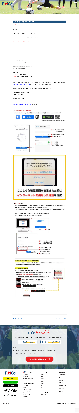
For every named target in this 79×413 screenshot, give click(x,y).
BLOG (60, 377)
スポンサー (61, 388)
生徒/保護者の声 (63, 372)
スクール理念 (25, 374)
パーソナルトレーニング (27, 392)
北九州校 (42, 385)
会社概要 (61, 391)
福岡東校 (42, 376)
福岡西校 (42, 380)
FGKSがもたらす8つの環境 (28, 378)
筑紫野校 (42, 383)
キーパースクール (26, 385)
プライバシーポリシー (7, 403)
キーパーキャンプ (26, 396)
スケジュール (43, 394)
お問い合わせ (10, 385)
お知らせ (61, 380)
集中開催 (42, 387)
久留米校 (42, 378)
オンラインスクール (26, 394)
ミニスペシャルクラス (27, 389)
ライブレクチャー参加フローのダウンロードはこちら (22, 104)
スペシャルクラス (26, 387)
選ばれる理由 (25, 376)
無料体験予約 (10, 378)
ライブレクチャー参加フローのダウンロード (22, 84)
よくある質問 (62, 374)
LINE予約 (10, 382)
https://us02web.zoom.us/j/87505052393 (24, 66)
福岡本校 (42, 374)
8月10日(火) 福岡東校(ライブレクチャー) (20, 318)
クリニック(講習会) (26, 391)
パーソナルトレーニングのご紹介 (61, 318)
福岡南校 (42, 381)
